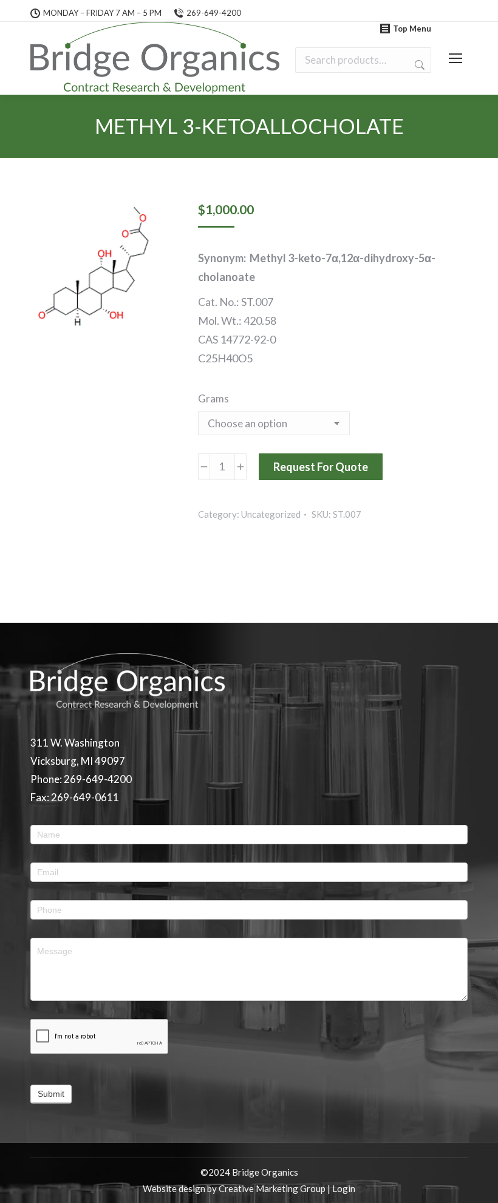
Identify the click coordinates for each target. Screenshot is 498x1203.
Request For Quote (320, 466)
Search (418, 65)
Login (343, 1188)
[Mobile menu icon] (455, 58)
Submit (51, 1094)
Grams (213, 398)
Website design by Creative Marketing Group (234, 1188)
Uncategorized (271, 514)
